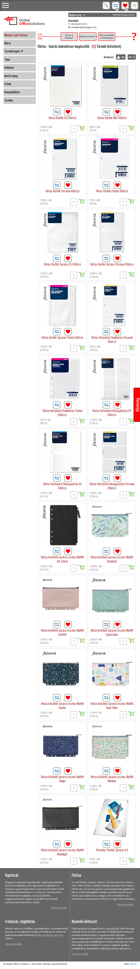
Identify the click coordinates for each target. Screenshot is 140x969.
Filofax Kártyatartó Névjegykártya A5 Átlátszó (62, 486)
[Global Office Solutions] (35, 21)
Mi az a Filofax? (69, 36)
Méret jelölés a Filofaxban (107, 36)
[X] (94, 46)
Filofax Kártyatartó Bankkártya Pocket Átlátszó (62, 412)
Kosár (134, 5)
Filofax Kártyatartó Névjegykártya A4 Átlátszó (111, 412)
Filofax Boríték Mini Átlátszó (112, 117)
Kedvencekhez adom (68, 112)
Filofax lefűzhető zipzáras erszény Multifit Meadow (111, 778)
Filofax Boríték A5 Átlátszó (62, 117)
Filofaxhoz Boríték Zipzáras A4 (112, 850)
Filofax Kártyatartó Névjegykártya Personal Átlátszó (111, 486)
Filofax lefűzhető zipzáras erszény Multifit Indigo (62, 778)
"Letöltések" (39, 892)
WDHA (133, 963)
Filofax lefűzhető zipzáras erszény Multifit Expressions (111, 632)
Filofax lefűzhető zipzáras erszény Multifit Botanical (111, 559)
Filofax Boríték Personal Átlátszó (62, 191)
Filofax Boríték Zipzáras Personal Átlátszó (112, 264)
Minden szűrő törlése (16, 35)
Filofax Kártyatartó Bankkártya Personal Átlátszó (112, 339)
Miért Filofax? (87, 36)
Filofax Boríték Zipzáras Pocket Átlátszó (62, 337)
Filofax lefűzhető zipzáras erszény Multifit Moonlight (62, 852)
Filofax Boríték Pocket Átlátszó (112, 191)
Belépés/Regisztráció (124, 14)
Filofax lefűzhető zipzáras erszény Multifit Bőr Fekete (62, 559)
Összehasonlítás (116, 5)
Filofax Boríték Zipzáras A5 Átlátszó (62, 264)
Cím (123, 57)
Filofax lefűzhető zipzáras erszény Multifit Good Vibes (111, 705)
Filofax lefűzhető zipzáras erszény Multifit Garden (62, 705)
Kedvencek (125, 5)
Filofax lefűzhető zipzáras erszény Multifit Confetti (62, 632)
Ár (134, 57)
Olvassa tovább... (59, 907)
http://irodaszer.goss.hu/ (50, 935)
